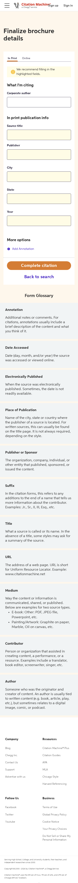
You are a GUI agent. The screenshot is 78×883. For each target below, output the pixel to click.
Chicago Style (50, 777)
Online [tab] (26, 58)
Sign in (68, 5)
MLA (45, 769)
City (10, 167)
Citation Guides (51, 755)
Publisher (13, 145)
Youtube (10, 822)
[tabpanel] (39, 162)
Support (10, 769)
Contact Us (11, 762)
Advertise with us (15, 777)
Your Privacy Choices (54, 829)
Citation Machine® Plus (55, 748)
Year (10, 211)
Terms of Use (49, 807)
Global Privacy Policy (54, 815)
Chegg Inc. (11, 755)
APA (44, 762)
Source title (15, 126)
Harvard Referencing (54, 784)
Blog (7, 748)
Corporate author (19, 93)
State (10, 189)
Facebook (10, 807)
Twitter (9, 815)
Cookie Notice (50, 822)
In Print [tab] (12, 58)
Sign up (53, 5)
